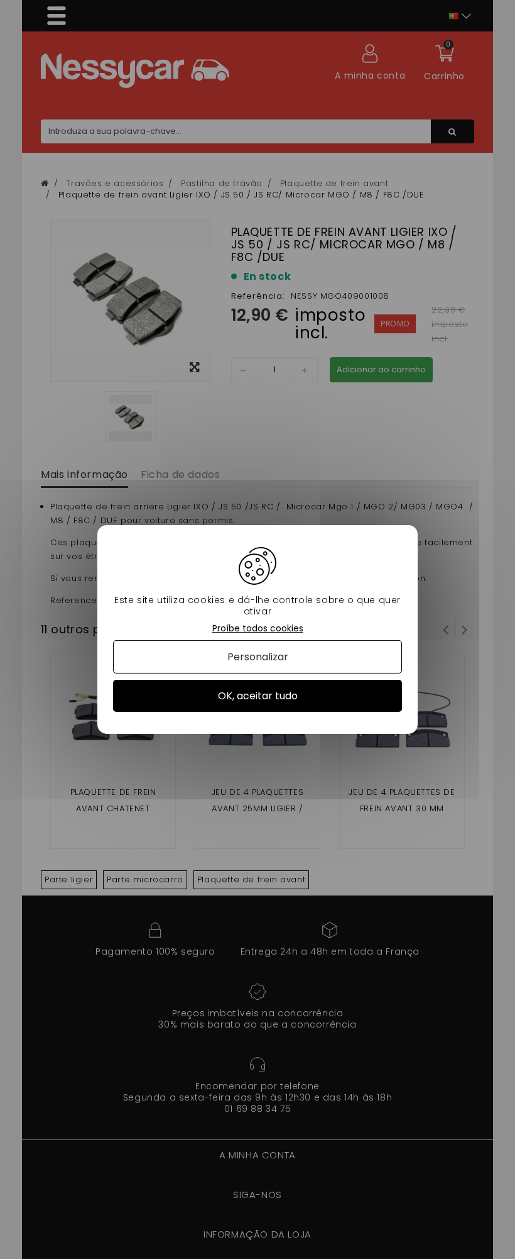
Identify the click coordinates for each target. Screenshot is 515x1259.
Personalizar (257, 657)
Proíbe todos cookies (257, 628)
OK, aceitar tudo (258, 696)
